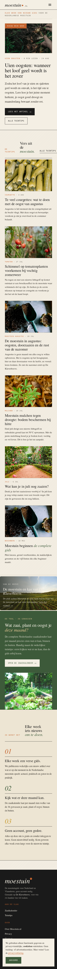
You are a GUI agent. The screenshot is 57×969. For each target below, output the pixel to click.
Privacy (8, 933)
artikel (43, 766)
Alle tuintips (16, 121)
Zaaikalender (11, 910)
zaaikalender (14, 803)
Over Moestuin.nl (13, 928)
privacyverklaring (15, 952)
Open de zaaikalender (22, 663)
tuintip (46, 843)
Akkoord (13, 960)
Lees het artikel (19, 111)
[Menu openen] (50, 4)
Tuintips (8, 915)
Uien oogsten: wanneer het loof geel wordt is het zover (27, 70)
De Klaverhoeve (23, 894)
